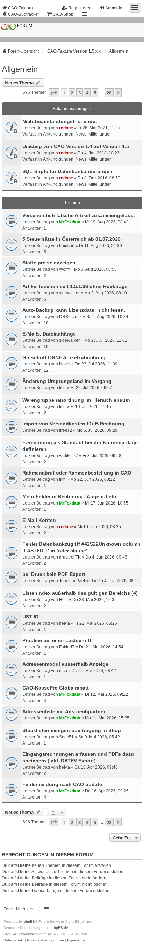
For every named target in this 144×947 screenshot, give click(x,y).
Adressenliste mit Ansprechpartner (63, 711)
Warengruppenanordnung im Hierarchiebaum (76, 400)
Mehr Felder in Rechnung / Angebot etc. (69, 496)
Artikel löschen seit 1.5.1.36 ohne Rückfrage (75, 286)
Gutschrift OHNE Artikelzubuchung (64, 357)
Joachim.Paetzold (76, 580)
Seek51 (66, 736)
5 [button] (95, 93)
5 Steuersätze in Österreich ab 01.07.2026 (71, 239)
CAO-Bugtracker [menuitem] (23, 14)
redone (66, 127)
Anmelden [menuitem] (115, 8)
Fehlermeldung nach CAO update (62, 784)
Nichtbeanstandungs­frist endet (59, 121)
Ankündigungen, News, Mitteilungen (77, 134)
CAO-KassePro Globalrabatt (55, 688)
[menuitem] (13, 940)
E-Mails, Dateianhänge (49, 334)
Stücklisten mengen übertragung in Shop (71, 730)
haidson (66, 245)
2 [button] (72, 93)
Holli (63, 599)
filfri (62, 387)
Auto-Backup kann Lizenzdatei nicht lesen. (73, 310)
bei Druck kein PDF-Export (53, 574)
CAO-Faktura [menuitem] (20, 8)
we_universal (23, 934)
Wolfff (64, 269)
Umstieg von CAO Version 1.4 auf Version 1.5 (75, 146)
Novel (64, 364)
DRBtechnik (70, 316)
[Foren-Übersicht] (72, 29)
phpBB (29, 921)
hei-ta (64, 623)
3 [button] (79, 93)
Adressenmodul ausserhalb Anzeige (65, 664)
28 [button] (109, 93)
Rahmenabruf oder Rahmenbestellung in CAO (76, 473)
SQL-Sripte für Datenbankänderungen (67, 171)
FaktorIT (66, 647)
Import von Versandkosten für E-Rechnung (73, 423)
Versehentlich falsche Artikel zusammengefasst (78, 215)
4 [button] (87, 93)
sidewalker (69, 293)
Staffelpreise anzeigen (48, 262)
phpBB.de (60, 928)
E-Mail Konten (39, 520)
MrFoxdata (69, 222)
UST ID (30, 616)
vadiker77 (68, 455)
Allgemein (20, 69)
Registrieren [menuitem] (80, 8)
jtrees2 (65, 430)
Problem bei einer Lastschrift (56, 640)
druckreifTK (70, 557)
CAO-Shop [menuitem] (63, 14)
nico (63, 670)
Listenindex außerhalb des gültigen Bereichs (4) (80, 593)
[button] (54, 92)
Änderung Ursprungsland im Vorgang (66, 381)
